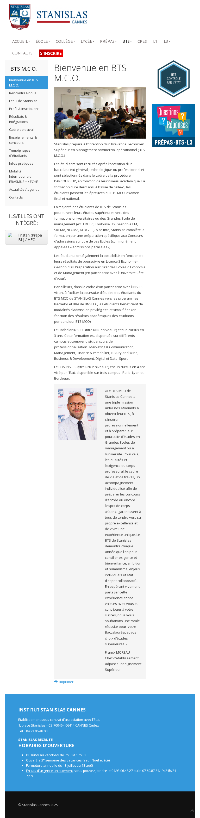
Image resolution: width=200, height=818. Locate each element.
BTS (126, 40)
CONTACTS (22, 52)
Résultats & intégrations (18, 119)
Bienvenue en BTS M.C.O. (23, 83)
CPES (142, 40)
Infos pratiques (21, 163)
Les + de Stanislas (23, 100)
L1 (155, 40)
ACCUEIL (20, 40)
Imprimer (66, 681)
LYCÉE (86, 40)
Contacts (16, 197)
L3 (166, 40)
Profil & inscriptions (24, 108)
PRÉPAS (107, 40)
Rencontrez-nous (22, 93)
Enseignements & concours (23, 140)
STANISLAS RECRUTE (35, 739)
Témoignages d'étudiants (19, 153)
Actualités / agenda (24, 189)
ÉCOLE (42, 40)
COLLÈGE (64, 40)
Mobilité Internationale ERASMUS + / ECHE (23, 176)
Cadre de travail (21, 129)
